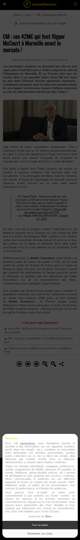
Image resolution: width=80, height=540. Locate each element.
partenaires (27, 443)
